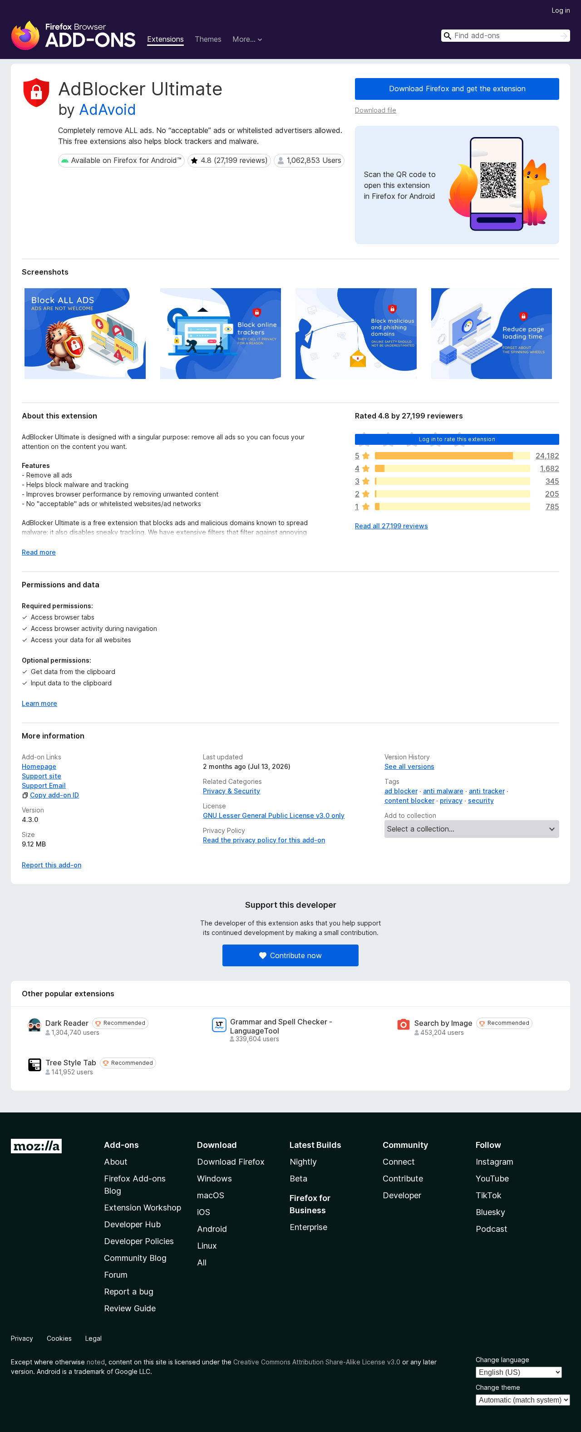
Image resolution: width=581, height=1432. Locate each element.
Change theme (498, 1387)
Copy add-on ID (54, 795)
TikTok (489, 1195)
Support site (41, 776)
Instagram (494, 1161)
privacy (451, 800)
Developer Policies (139, 1241)
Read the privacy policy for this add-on (264, 840)
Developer (402, 1195)
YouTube (492, 1178)
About (116, 1161)
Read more (39, 552)
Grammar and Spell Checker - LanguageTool (281, 1026)
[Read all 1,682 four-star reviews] (452, 468)
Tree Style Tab (70, 1062)
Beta (298, 1178)
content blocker (409, 800)
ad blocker (401, 791)
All (202, 1262)
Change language (502, 1359)
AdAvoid (107, 109)
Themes (208, 39)
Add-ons (121, 1145)
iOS (203, 1212)
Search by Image (443, 1023)
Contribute (403, 1178)
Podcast (491, 1229)
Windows (214, 1178)
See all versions (409, 766)
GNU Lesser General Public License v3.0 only (274, 815)
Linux (207, 1245)
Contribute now (296, 955)
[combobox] (505, 36)
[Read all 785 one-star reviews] (452, 506)
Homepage (39, 766)
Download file (375, 110)
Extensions (165, 39)
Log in (561, 10)
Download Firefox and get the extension (457, 88)
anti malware (443, 791)
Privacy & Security (231, 791)
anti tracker (487, 791)
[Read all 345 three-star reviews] (452, 481)
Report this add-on (51, 865)
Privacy (22, 1338)
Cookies (59, 1338)
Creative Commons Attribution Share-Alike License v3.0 (316, 1362)
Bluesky (490, 1212)
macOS (210, 1195)
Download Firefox (231, 1161)
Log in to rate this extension (457, 439)
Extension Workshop (142, 1207)
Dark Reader (67, 1023)
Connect (399, 1161)
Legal (93, 1338)
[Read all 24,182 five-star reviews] (452, 455)
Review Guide (130, 1308)
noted (96, 1362)
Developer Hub (132, 1224)
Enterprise (308, 1227)
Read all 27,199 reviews (391, 526)
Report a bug (128, 1291)
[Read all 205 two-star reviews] (452, 493)
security (481, 800)
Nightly (303, 1161)
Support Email (44, 785)
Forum (116, 1274)
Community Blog (135, 1258)
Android (212, 1229)
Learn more (39, 703)
